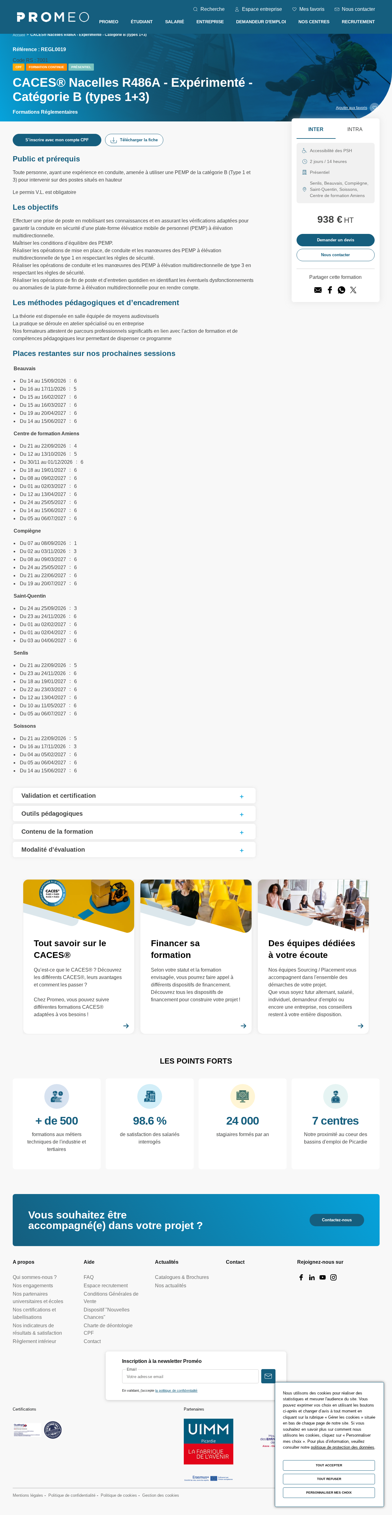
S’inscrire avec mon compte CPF (57, 140)
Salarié (174, 21)
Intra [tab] (355, 129)
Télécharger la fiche (139, 140)
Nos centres (313, 21)
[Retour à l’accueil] (53, 18)
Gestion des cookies (160, 1495)
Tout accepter (329, 1465)
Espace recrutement (106, 1285)
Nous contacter (358, 9)
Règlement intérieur (34, 1341)
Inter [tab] (316, 129)
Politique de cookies (119, 1495)
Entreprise (210, 21)
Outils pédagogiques (52, 813)
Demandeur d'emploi (261, 21)
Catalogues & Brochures (182, 1277)
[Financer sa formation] (196, 957)
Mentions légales (28, 1495)
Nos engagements (33, 1285)
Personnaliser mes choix (329, 1492)
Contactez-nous (337, 1220)
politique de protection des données (342, 1447)
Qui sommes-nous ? (35, 1277)
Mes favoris (311, 9)
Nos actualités (170, 1285)
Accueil (19, 35)
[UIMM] (208, 1442)
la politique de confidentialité (176, 1390)
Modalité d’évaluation (53, 849)
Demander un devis (335, 240)
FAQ (89, 1277)
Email (132, 1369)
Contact (92, 1341)
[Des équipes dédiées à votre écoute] (313, 957)
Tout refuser (329, 1479)
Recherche (212, 9)
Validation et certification (58, 795)
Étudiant (142, 21)
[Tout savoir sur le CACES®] (78, 957)
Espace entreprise (262, 9)
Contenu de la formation (57, 831)
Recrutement (358, 21)
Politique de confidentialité (71, 1495)
